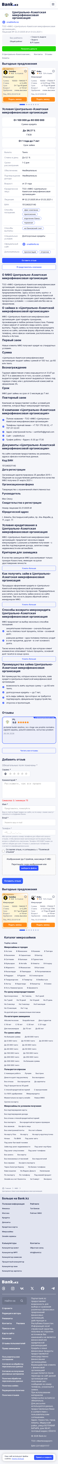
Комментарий (9, 780)
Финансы (6, 1208)
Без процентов (24, 1081)
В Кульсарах (9, 963)
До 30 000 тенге (29, 1045)
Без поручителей (39, 1159)
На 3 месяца (24, 1004)
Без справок (9, 1163)
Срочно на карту (11, 1102)
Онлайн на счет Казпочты (15, 1179)
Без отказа (8, 1081)
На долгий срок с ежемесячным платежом (22, 1012)
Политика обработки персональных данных (12, 1379)
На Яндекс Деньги (28, 1171)
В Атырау (48, 963)
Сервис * (6, 769)
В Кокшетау (35, 984)
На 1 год (24, 1008)
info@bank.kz (35, 1252)
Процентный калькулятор (13, 1262)
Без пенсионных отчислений (16, 1159)
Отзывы (48, 54)
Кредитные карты (10, 1227)
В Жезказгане (24, 967)
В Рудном (21, 975)
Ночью (7, 1138)
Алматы (5, 58)
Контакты (38, 54)
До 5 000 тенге (10, 1041)
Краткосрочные (11, 996)
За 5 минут (34, 1179)
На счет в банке (35, 1130)
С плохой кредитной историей (17, 1090)
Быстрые (40, 1073)
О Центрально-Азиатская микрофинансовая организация (17, 54)
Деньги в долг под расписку (16, 1077)
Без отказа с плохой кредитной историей (21, 1118)
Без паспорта (10, 1122)
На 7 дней (8, 1000)
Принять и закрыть (44, 1457)
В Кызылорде (10, 971)
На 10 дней (21, 1000)
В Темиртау (27, 980)
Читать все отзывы (29, 750)
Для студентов (45, 1020)
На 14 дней (34, 1000)
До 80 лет (39, 1028)
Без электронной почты (14, 1130)
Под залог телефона (36, 1151)
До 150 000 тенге (30, 1053)
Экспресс (48, 1179)
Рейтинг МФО (36, 1213)
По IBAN (17, 1138)
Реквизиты (7, 1318)
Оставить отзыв (29, 260)
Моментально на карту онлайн (17, 1098)
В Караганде (20, 984)
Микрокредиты (33, 1094)
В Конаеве (35, 951)
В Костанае (39, 967)
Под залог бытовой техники (16, 1142)
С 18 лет (7, 1024)
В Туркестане (37, 959)
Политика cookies (10, 1386)
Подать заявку (15, 99)
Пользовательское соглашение (11, 1358)
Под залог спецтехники (14, 1151)
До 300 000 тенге (11, 1061)
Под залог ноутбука (42, 1147)
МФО (16, 1188)
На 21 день (47, 1000)
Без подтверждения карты (15, 1110)
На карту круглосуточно (42, 1134)
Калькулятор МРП (9, 1252)
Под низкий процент (42, 1175)
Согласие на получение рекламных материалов (13, 1372)
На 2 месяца (9, 1004)
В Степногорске (36, 975)
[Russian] (42, 4)
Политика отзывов (10, 1395)
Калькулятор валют (10, 1248)
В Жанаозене (21, 951)
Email (5, 818)
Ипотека (5, 1213)
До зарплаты (39, 1081)
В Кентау (38, 955)
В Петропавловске (43, 971)
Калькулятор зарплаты (12, 1271)
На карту (24, 1134)
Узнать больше (29, 568)
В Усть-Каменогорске (13, 988)
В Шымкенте (32, 988)
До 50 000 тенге (29, 1049)
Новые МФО (39, 1098)
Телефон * (7, 828)
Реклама (20, 1323)
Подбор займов (10, 943)
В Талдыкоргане (11, 980)
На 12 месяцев (10, 1008)
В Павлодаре (25, 971)
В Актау (7, 984)
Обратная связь (37, 1248)
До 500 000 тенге (11, 1065)
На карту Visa (10, 1134)
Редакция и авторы (11, 1313)
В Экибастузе (42, 980)
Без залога (8, 1155)
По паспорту (9, 1175)
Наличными (45, 1171)
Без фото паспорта (27, 1163)
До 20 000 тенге (46, 1041)
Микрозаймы (7, 1232)
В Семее (47, 984)
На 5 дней (40, 996)
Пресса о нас (8, 1328)
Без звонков (9, 1126)
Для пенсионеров (11, 1028)
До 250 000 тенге (30, 1057)
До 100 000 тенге (11, 1053)
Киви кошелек (10, 1171)
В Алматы (35, 963)
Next (55, 730)
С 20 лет (30, 1024)
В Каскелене (9, 955)
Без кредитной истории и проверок (35, 1122)
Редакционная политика (13, 1390)
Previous (3, 730)
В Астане (8, 951)
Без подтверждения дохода (16, 1114)
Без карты (21, 1155)
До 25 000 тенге (11, 1045)
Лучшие (28, 1073)
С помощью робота (12, 1073)
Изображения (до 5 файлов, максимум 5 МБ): (29, 859)
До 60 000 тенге (32, 1037)
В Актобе (23, 963)
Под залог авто (31, 1138)
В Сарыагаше (25, 955)
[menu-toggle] (53, 4)
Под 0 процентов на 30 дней (16, 1086)
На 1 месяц (26, 996)
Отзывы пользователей (13, 1343)
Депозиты (6, 1222)
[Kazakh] (46, 4)
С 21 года (42, 1024)
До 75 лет (27, 1028)
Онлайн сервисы (9, 1236)
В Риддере (8, 975)
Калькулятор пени (9, 1266)
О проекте (7, 1308)
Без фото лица (25, 1126)
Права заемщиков (11, 1348)
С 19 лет (19, 1024)
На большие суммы (12, 1037)
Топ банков (34, 1208)
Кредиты (6, 1218)
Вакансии (6, 1338)
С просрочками (40, 1090)
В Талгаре (48, 951)
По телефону (24, 1175)
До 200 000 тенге (11, 1057)
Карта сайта (8, 1333)
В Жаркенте (9, 967)
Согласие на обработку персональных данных (12, 1365)
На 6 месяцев (39, 1004)
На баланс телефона (36, 1167)
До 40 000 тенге (11, 1049)
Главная (8, 1188)
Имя (5, 804)
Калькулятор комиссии (12, 1257)
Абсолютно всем (11, 1020)
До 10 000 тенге (28, 1041)
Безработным (28, 1020)
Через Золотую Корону (14, 1167)
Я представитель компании (29, 267)
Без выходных (38, 1077)
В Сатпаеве (9, 959)
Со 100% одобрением (13, 1094)
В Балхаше (22, 959)
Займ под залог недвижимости (17, 1147)
